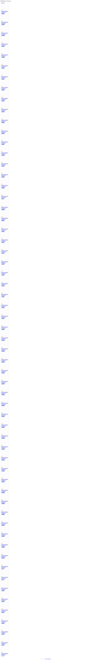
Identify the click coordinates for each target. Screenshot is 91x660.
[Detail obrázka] (4, 11)
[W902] (3, 514)
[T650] (2, 307)
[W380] (3, 372)
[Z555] (2, 623)
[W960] (3, 536)
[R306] (2, 220)
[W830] (3, 470)
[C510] (2, 2)
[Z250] (2, 590)
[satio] (2, 253)
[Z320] (2, 612)
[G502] (2, 24)
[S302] (2, 231)
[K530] (2, 111)
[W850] (3, 481)
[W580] (3, 405)
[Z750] (2, 634)
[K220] (2, 100)
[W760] (3, 460)
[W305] (3, 351)
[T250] (2, 264)
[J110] (2, 68)
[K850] (2, 177)
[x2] (2, 579)
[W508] (3, 394)
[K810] (2, 166)
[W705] (3, 449)
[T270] (2, 274)
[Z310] (2, 601)
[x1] (2, 568)
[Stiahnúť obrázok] (5, 13)
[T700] (2, 318)
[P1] (2, 198)
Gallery (49, 658)
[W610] (3, 427)
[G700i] (3, 35)
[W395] (3, 383)
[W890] (3, 503)
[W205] (3, 340)
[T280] (2, 285)
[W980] (3, 547)
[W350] (3, 362)
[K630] (2, 133)
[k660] (2, 144)
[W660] (3, 438)
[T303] (2, 296)
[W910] (3, 525)
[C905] (2, 13)
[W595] (3, 416)
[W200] (3, 329)
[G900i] (3, 57)
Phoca (46, 658)
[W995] (3, 557)
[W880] (3, 492)
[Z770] (2, 645)
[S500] (2, 242)
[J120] (2, 79)
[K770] (2, 155)
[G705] (2, 46)
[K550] (2, 122)
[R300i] (3, 209)
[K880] (2, 187)
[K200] (2, 89)
